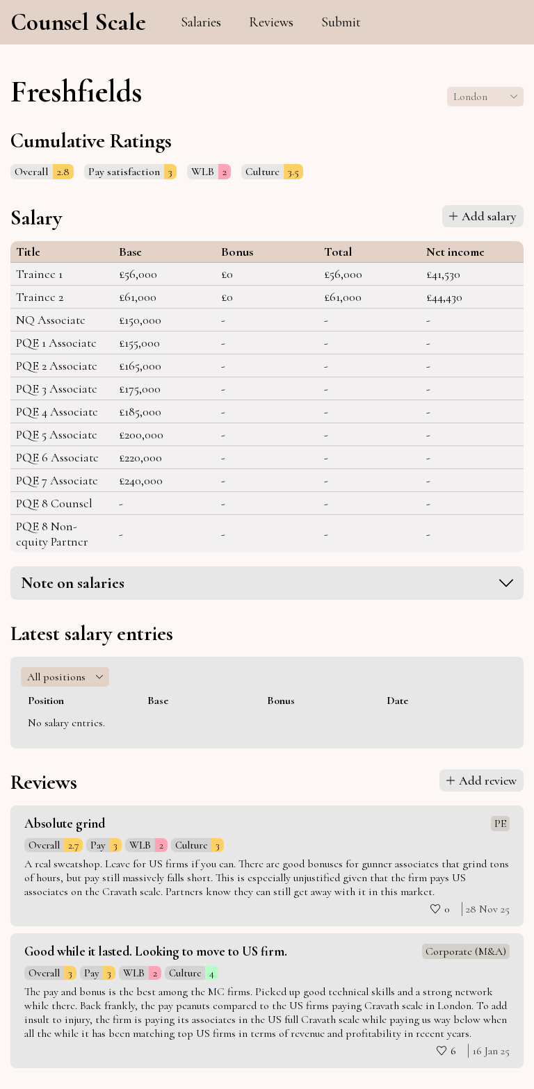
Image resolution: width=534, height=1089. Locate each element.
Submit (341, 22)
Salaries (201, 22)
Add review (488, 780)
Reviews (271, 22)
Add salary (489, 216)
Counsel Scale (78, 22)
